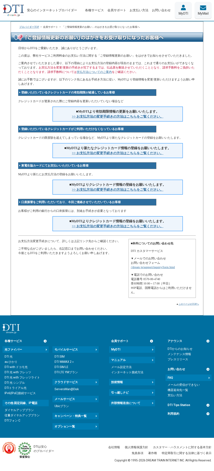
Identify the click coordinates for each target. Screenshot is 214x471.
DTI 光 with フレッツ (18, 372)
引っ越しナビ (120, 392)
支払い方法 (175, 395)
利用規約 (173, 413)
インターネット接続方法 (127, 372)
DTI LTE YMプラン (66, 372)
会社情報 (114, 447)
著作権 (152, 453)
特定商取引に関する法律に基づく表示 (186, 453)
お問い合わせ (176, 369)
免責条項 (137, 453)
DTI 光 (9, 356)
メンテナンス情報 (179, 354)
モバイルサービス (66, 349)
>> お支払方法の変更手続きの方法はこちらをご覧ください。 (117, 116)
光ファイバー (13, 349)
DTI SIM (60, 356)
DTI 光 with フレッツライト (22, 377)
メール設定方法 (121, 367)
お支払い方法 (139, 10)
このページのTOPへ (188, 304)
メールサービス (65, 399)
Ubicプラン (62, 406)
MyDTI (115, 349)
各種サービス (13, 341)
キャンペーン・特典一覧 (71, 416)
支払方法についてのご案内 (94, 72)
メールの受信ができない (184, 384)
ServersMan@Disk (67, 389)
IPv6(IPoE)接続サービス (20, 393)
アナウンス (175, 341)
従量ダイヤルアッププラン (22, 415)
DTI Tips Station (179, 405)
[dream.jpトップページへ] (11, 329)
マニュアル (118, 360)
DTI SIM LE (61, 367)
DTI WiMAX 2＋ (64, 361)
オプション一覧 (65, 426)
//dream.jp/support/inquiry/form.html (153, 267)
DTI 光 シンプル (15, 382)
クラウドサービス (66, 382)
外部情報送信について (125, 403)
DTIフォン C (12, 420)
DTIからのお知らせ (180, 348)
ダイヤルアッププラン (19, 410)
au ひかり (11, 361)
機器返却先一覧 (178, 390)
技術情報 (117, 382)
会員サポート (120, 341)
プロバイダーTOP (29, 26)
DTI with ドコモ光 (16, 367)
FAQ (170, 377)
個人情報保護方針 (136, 447)
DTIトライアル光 (16, 388)
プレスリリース (178, 359)
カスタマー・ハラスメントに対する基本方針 (182, 447)
